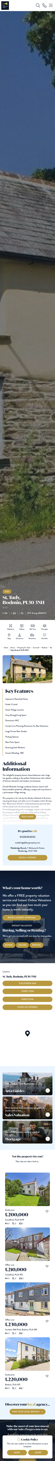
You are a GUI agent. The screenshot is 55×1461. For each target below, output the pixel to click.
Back (6, 647)
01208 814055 (27, 837)
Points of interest (27, 1007)
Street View (27, 991)
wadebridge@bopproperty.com (27, 842)
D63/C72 (42, 613)
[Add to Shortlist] (44, 635)
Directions (27, 999)
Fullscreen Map (27, 983)
